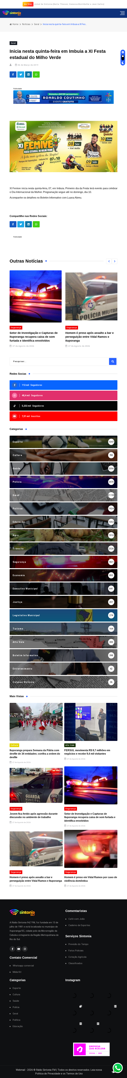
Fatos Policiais (75, 950)
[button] (109, 261)
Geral (36, 24)
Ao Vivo (28, 4)
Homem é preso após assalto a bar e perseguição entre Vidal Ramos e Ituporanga (34, 336)
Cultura (14, 745)
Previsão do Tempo (78, 944)
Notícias (26, 24)
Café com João (76, 919)
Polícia (16, 1007)
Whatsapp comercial (23, 966)
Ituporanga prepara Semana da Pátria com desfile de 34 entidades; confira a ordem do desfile (35, 754)
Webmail (20, 1069)
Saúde (16, 1001)
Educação (18, 1026)
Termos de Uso (74, 1073)
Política (16, 1020)
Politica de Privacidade (47, 1073)
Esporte (17, 988)
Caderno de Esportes (79, 925)
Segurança (16, 328)
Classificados (75, 963)
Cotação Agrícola (77, 957)
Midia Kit (17, 972)
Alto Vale (69, 745)
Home (15, 24)
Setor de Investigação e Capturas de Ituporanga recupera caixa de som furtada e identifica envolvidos (89, 817)
